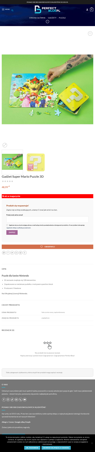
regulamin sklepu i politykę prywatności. (18, 228)
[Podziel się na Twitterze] (12, 253)
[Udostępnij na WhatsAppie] (4, 253)
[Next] (88, 89)
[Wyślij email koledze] (16, 253)
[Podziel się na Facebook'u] (8, 253)
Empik (27, 422)
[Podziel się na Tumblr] (25, 253)
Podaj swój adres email (14, 215)
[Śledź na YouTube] (25, 399)
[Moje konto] (87, 9)
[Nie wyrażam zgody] (91, 444)
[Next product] (47, 21)
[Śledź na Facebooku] (4, 399)
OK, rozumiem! (32, 448)
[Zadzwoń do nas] (20, 399)
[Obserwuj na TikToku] (12, 399)
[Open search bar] (12, 10)
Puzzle (62, 18)
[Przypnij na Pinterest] (20, 253)
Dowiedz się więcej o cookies (56, 448)
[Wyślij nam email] (16, 399)
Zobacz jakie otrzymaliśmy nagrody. (16, 427)
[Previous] (6, 89)
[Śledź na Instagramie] (8, 399)
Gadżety (52, 18)
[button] (6, 9)
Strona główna (37, 18)
